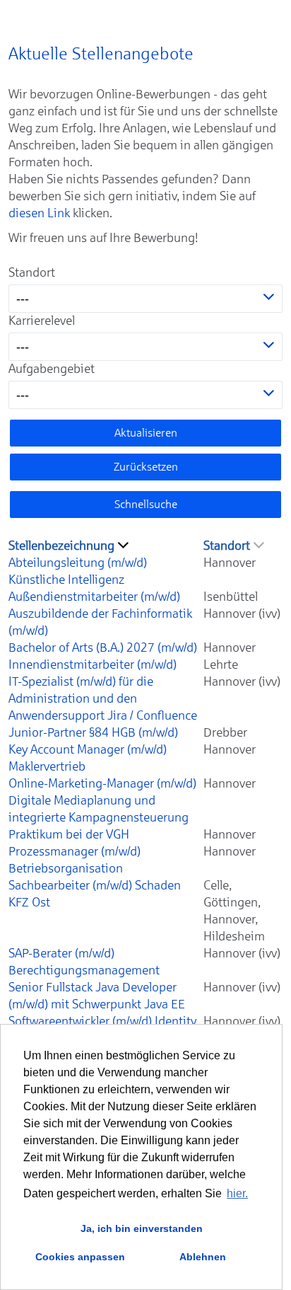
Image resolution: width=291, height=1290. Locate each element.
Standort (31, 272)
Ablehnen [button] (202, 1256)
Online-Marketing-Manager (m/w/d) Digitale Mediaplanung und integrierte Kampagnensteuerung (102, 800)
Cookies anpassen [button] (80, 1256)
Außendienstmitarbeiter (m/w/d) (94, 596)
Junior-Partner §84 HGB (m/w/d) (93, 732)
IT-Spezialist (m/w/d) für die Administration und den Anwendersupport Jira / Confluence (102, 698)
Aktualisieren (145, 433)
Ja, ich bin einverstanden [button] (142, 1228)
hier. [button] (237, 1193)
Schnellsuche (145, 504)
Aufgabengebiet (51, 369)
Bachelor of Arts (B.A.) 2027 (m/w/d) (102, 647)
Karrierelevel (41, 320)
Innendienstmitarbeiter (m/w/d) (92, 664)
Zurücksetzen (146, 467)
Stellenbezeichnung (61, 546)
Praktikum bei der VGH (68, 834)
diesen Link (39, 213)
